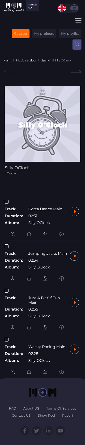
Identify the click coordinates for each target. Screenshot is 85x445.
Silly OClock (39, 222)
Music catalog (26, 60)
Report (67, 415)
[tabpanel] (42, 130)
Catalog (20, 33)
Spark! (45, 60)
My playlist (70, 33)
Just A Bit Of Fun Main (44, 300)
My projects (44, 33)
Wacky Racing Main (46, 347)
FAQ (12, 408)
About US (31, 408)
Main (7, 60)
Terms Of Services (61, 408)
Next (76, 72)
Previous (9, 72)
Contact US (21, 415)
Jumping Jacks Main (47, 253)
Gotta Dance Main (45, 209)
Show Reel (46, 415)
